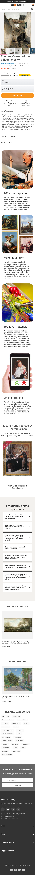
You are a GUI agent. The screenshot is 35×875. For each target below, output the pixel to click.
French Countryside (7, 733)
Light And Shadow (7, 740)
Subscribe (17, 785)
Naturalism (5, 744)
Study (15, 747)
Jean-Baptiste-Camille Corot (9, 63)
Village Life (5, 751)
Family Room (5, 726)
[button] (5, 460)
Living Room (19, 740)
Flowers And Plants (7, 730)
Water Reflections (7, 754)
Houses (19, 733)
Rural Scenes (5, 747)
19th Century (5, 716)
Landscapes (17, 737)
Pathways (15, 744)
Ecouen (26, 723)
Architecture (16, 716)
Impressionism (6, 737)
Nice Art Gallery (17, 5)
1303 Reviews (11, 68)
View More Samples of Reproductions (17, 487)
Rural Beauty (25, 744)
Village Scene (16, 751)
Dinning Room (16, 723)
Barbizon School (22, 720)
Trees (23, 747)
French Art (20, 730)
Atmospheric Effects (7, 720)
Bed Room (5, 723)
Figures (16, 726)
